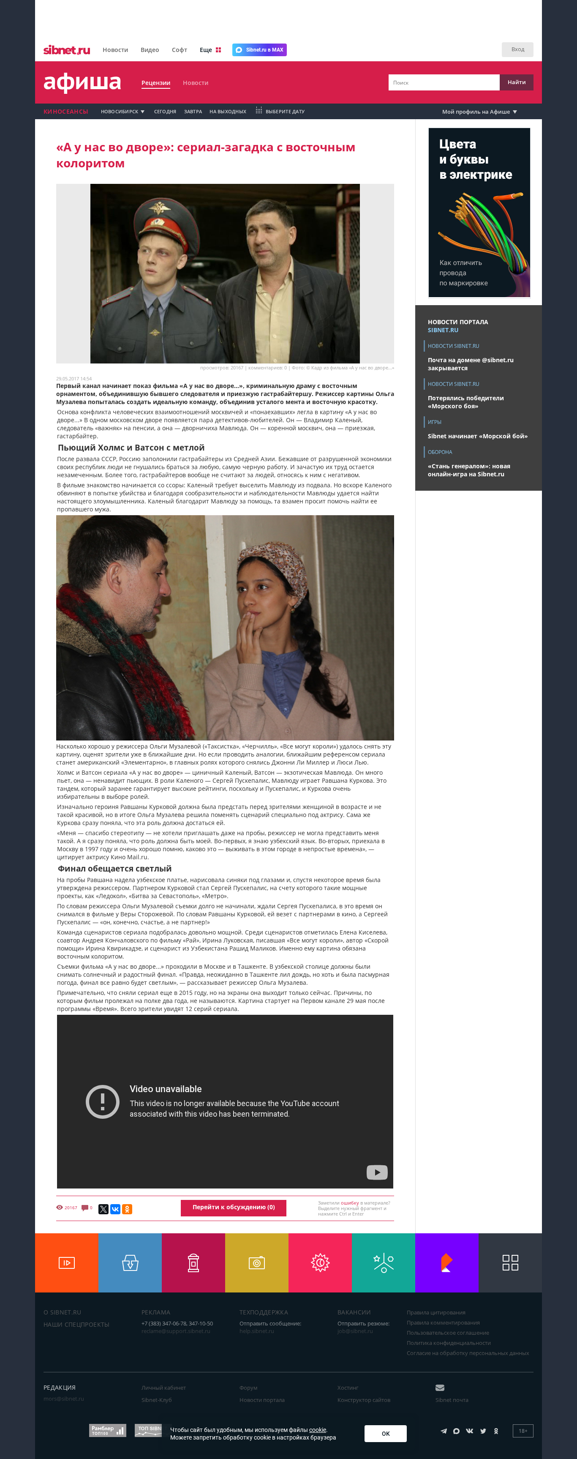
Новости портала (262, 1400)
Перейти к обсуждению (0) (234, 1207)
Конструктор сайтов (363, 1400)
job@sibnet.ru (355, 1331)
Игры (434, 422)
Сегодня (165, 111)
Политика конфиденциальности (449, 1343)
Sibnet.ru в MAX (264, 50)
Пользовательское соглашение (448, 1332)
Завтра (193, 111)
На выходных (228, 111)
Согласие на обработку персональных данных (468, 1353)
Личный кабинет (164, 1387)
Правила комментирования (443, 1322)
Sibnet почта (451, 1400)
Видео (150, 50)
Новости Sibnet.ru (453, 346)
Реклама (156, 1312)
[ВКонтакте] (115, 1209)
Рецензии (156, 83)
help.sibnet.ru (257, 1331)
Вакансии (354, 1312)
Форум (249, 1387)
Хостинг (348, 1387)
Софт (179, 50)
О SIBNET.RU (63, 1312)
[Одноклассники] (127, 1209)
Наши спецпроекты (77, 1324)
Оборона (440, 452)
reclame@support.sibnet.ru (176, 1331)
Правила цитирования (436, 1312)
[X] (103, 1209)
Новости (115, 50)
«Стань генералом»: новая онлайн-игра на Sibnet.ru (469, 470)
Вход (518, 49)
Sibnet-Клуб (157, 1400)
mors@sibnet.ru (64, 1398)
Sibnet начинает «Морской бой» (478, 436)
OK (386, 1433)
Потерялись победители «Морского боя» (466, 402)
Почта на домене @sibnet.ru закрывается (471, 364)
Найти (517, 82)
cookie (317, 1429)
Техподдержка (264, 1312)
